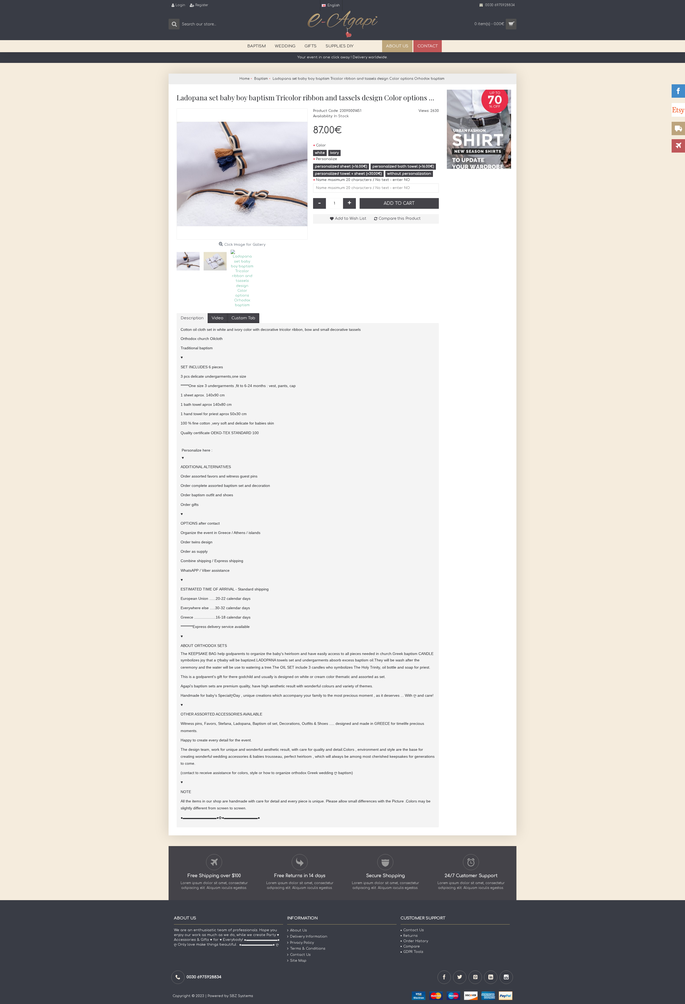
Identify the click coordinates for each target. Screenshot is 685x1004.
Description (192, 318)
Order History (415, 941)
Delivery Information (308, 936)
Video (217, 318)
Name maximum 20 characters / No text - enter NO (363, 180)
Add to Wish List (350, 219)
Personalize (326, 159)
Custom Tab (243, 318)
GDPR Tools (413, 952)
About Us (298, 930)
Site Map (298, 961)
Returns (410, 936)
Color (321, 145)
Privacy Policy (302, 943)
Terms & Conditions (307, 948)
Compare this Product (400, 219)
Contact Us (300, 955)
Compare (411, 946)
